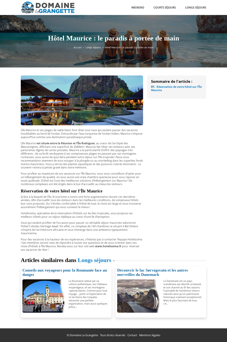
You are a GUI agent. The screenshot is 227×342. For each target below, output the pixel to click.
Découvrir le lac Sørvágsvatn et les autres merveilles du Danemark (152, 272)
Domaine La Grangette (84, 335)
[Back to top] (218, 333)
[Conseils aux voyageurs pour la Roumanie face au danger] (44, 296)
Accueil (78, 47)
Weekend (137, 7)
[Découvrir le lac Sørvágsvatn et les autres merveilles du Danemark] (139, 296)
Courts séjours (165, 7)
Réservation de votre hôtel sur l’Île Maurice (176, 88)
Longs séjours (195, 7)
